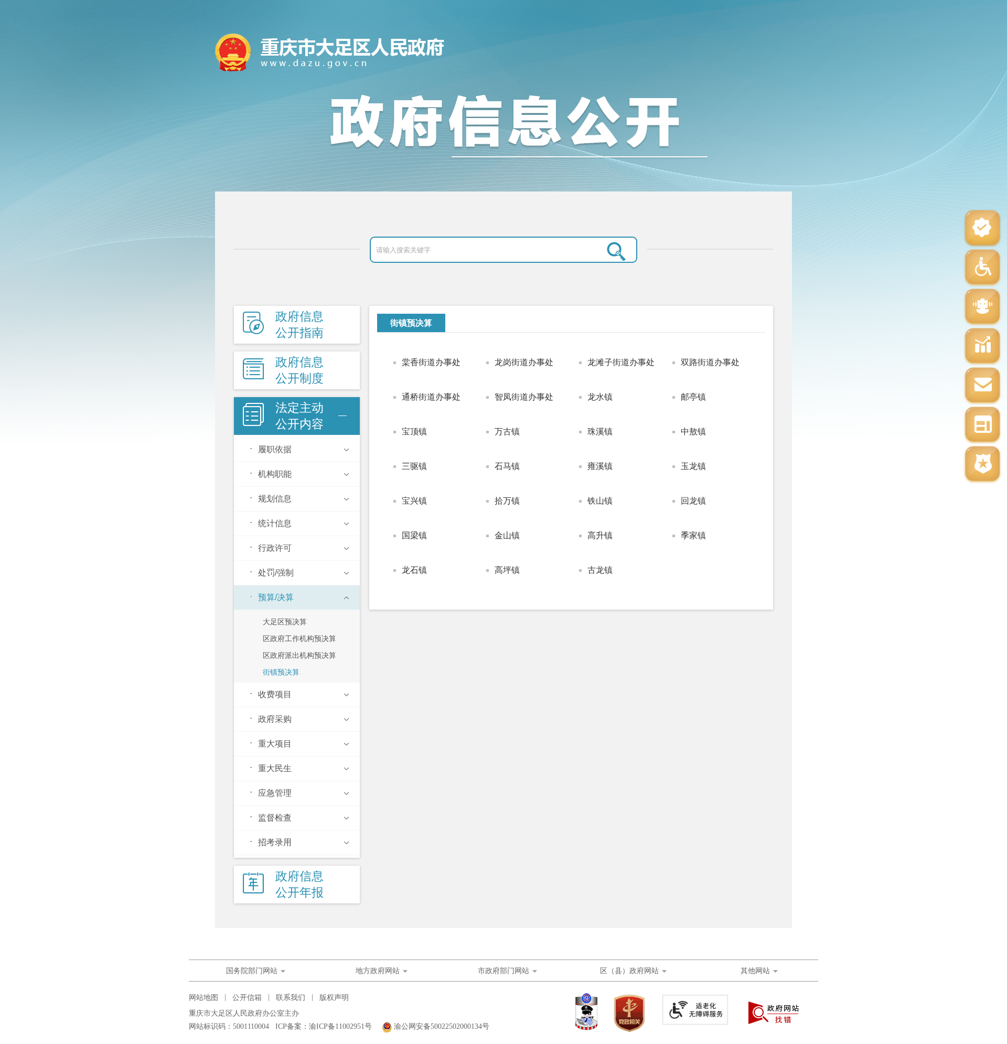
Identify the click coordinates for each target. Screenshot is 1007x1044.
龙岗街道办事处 (524, 362)
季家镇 (693, 535)
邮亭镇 (693, 396)
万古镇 (507, 431)
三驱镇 (414, 466)
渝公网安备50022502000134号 (441, 1026)
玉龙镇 (693, 466)
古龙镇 (600, 570)
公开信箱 (247, 998)
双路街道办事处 (710, 362)
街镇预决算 (411, 322)
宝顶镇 (414, 431)
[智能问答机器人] (982, 307)
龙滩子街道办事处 (621, 362)
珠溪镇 (600, 431)
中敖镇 (693, 431)
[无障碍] (982, 267)
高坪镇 (507, 570)
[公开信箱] (982, 386)
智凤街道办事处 (524, 396)
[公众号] (982, 228)
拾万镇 (507, 500)
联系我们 (290, 998)
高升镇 (600, 535)
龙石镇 (414, 570)
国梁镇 (414, 535)
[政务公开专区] (982, 464)
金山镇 (507, 535)
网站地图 (203, 998)
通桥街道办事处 (431, 396)
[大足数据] (982, 346)
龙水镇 (600, 396)
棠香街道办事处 (431, 362)
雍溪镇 (600, 466)
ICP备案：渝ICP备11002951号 (323, 1026)
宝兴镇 (414, 500)
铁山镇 (600, 500)
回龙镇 (693, 500)
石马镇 (507, 466)
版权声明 (334, 998)
